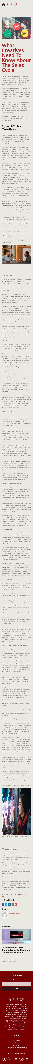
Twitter (6, 904)
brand (14, 203)
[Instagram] (21, 1059)
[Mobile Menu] (30, 3)
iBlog (3, 896)
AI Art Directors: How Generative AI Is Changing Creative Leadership (16, 950)
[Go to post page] (16, 936)
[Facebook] (4, 1059)
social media (13, 331)
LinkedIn (9, 904)
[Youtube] (16, 1059)
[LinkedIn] (27, 1059)
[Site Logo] (10, 4)
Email (16, 904)
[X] (10, 1059)
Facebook (3, 904)
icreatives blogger (21, 894)
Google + (13, 904)
